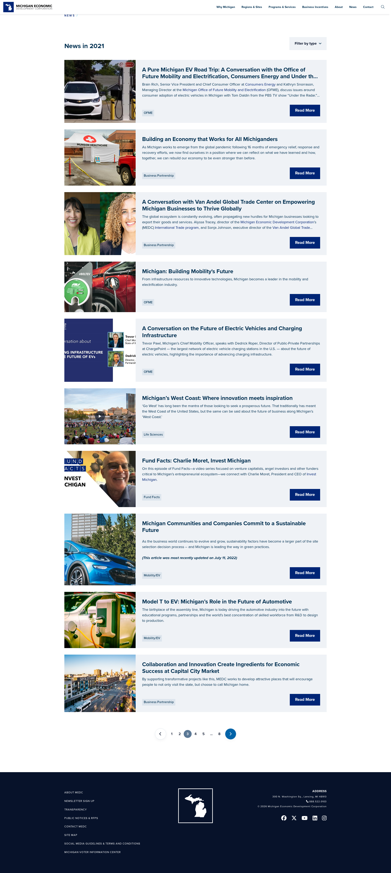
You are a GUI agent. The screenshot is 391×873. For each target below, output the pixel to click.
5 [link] (203, 734)
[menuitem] (383, 7)
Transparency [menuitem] (75, 809)
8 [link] (219, 734)
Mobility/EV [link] (152, 575)
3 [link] (188, 734)
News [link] (69, 15)
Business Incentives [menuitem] (315, 7)
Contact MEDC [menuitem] (75, 826)
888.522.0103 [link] (318, 801)
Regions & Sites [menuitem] (252, 7)
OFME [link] (148, 113)
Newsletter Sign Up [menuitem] (79, 801)
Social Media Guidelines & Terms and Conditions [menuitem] (102, 843)
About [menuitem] (339, 7)
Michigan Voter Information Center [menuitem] (92, 852)
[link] (27, 7)
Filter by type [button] (306, 43)
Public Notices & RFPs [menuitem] (81, 818)
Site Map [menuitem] (70, 835)
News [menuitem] (353, 7)
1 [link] (171, 734)
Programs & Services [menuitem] (282, 7)
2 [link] (180, 734)
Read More (305, 110)
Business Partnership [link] (159, 176)
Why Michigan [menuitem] (225, 7)
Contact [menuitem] (368, 7)
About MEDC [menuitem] (73, 792)
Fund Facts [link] (152, 497)
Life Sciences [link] (153, 435)
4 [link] (195, 734)
